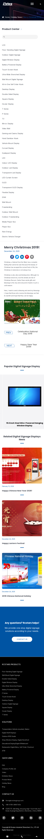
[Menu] (32, 4)
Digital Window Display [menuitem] (9, 682)
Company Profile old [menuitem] (9, 769)
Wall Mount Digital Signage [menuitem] (11, 675)
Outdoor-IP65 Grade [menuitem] (9, 736)
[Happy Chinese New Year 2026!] (22, 465)
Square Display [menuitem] (7, 707)
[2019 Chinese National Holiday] (22, 571)
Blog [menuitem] (3, 787)
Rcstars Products (11, 664)
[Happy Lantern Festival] (22, 518)
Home (7, 17)
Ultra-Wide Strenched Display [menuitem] (12, 686)
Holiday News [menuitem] (6, 783)
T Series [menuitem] (5, 715)
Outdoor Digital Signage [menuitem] (10, 704)
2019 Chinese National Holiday (16, 596)
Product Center (11, 29)
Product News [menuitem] (7, 779)
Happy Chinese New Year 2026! (17, 490)
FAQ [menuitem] (3, 765)
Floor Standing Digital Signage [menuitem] (12, 671)
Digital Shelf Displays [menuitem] (9, 733)
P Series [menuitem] (5, 693)
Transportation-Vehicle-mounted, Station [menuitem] (15, 729)
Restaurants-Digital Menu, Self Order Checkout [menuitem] (18, 747)
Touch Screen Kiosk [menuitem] (9, 697)
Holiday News (16, 17)
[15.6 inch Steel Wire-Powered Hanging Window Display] (22, 397)
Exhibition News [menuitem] (7, 776)
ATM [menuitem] (3, 751)
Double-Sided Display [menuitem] (9, 679)
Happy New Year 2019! (22, 346)
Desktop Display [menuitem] (7, 700)
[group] (22, 402)
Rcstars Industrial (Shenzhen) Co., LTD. (24, 827)
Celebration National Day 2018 (22, 332)
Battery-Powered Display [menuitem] (10, 689)
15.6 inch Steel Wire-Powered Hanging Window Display (22, 424)
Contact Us (8, 794)
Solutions (7, 722)
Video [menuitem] (4, 772)
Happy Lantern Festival (13, 543)
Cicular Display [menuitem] (7, 711)
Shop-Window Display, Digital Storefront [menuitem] (15, 740)
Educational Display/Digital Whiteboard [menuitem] (15, 743)
